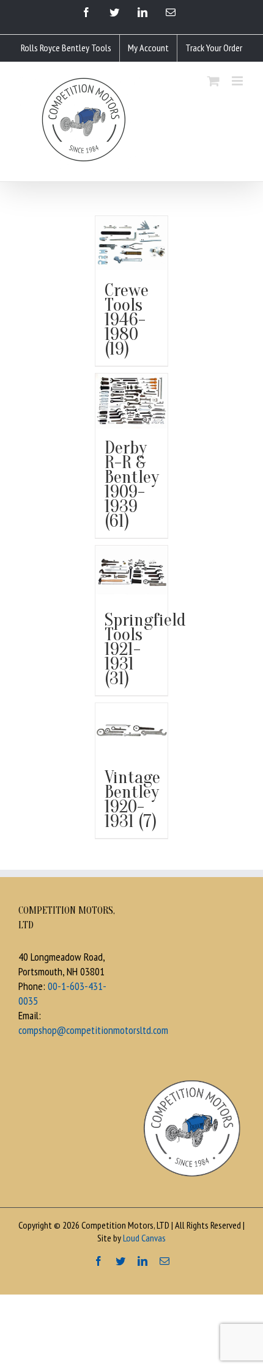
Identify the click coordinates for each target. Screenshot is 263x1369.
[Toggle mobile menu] (238, 80)
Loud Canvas (144, 1238)
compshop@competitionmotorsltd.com (93, 1030)
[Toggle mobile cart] (213, 80)
